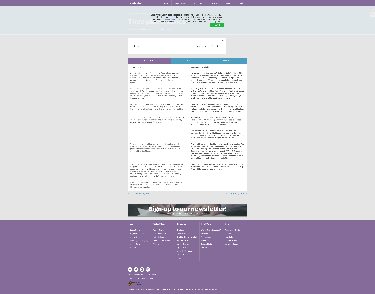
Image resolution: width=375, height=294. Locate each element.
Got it (217, 25)
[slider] (166, 46)
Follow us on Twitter (130, 269)
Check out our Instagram (142, 269)
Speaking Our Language (139, 241)
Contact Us (148, 269)
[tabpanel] (187, 127)
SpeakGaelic (135, 230)
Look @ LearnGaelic (161, 241)
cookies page (169, 19)
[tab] (149, 61)
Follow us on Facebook (136, 269)
